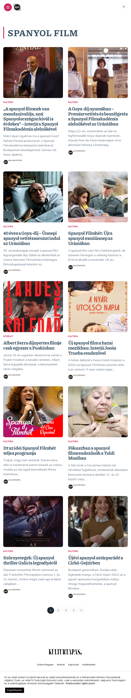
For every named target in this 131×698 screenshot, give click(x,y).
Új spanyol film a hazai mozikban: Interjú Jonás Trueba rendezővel (92, 347)
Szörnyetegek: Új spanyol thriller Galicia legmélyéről (30, 560)
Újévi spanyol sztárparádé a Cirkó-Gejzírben (95, 560)
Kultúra (8, 102)
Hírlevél (61, 664)
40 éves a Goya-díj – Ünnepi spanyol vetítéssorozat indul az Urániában (31, 238)
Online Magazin (45, 664)
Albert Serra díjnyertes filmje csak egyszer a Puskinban (32, 345)
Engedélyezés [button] (14, 690)
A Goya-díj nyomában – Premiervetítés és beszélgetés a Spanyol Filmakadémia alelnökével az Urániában (98, 116)
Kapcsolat (73, 664)
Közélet (8, 336)
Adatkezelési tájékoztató (80, 683)
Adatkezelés (89, 664)
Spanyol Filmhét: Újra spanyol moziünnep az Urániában (90, 238)
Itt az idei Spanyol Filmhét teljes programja (29, 450)
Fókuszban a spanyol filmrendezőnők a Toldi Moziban (91, 453)
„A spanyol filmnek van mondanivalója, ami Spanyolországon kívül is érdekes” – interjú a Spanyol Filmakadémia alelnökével (30, 118)
